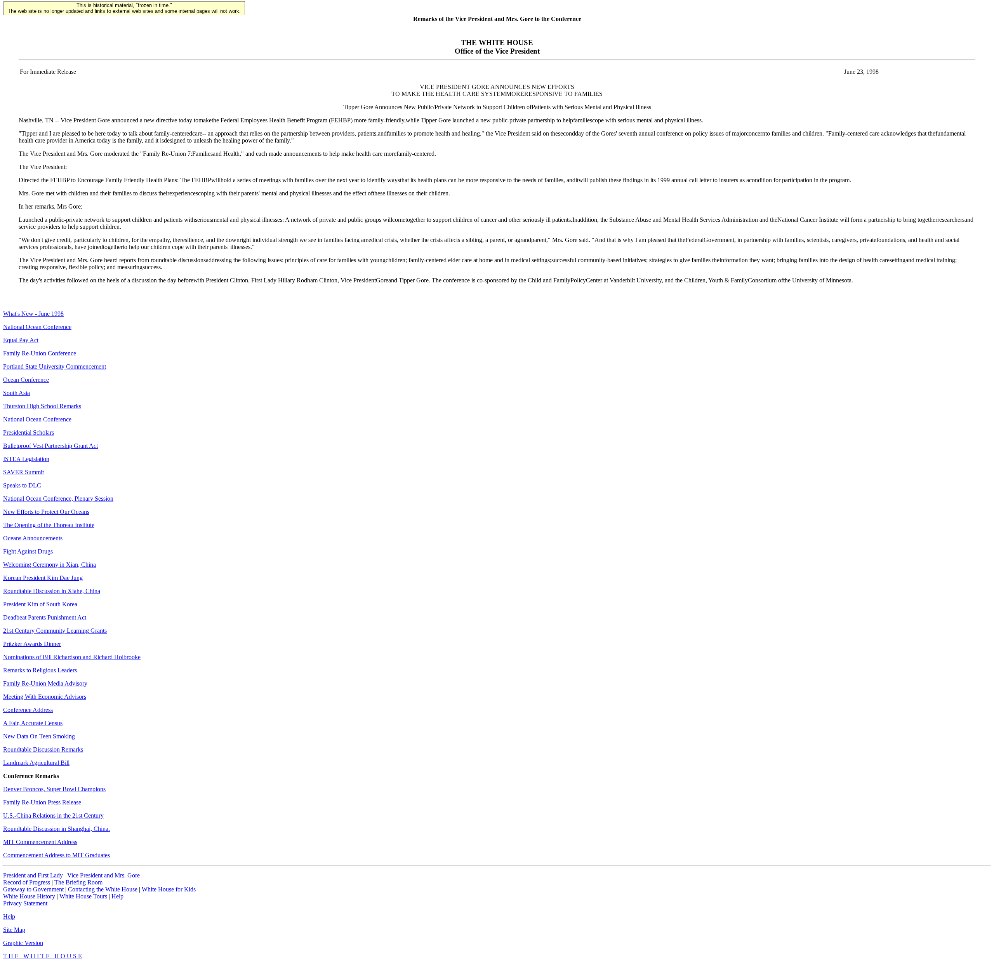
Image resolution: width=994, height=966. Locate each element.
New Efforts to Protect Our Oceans (46, 511)
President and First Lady (33, 875)
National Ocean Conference (37, 327)
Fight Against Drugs (28, 551)
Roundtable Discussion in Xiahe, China (51, 591)
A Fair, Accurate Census (33, 723)
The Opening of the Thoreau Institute (48, 525)
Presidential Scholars (28, 432)
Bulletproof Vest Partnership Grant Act (50, 445)
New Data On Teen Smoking (39, 736)
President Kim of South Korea (40, 604)
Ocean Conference (26, 379)
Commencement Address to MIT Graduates (56, 855)
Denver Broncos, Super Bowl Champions (54, 789)
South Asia (16, 393)
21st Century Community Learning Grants (55, 630)
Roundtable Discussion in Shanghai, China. (56, 828)
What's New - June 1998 (33, 313)
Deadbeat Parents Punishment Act (44, 617)
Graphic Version (23, 943)
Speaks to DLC (22, 485)
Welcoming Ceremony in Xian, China (49, 564)
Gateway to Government (33, 889)
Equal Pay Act (20, 340)
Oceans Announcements (33, 538)
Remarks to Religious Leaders (40, 670)
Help (117, 896)
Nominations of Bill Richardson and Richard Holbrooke (72, 657)
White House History (29, 896)
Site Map (14, 929)
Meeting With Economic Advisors (44, 696)
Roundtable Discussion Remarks (43, 749)
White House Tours (83, 896)
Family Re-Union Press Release (42, 802)
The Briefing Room (78, 882)
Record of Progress (26, 882)
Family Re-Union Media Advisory (45, 683)
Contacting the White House (102, 889)
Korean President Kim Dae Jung (43, 577)
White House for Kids (169, 889)
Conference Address (28, 710)
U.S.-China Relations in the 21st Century (53, 815)
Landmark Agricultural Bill (36, 762)
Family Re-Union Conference (39, 353)
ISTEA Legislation (26, 459)
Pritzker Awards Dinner (32, 644)
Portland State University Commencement (54, 366)
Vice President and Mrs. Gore (103, 875)
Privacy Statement (25, 903)
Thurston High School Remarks (42, 406)
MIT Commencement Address (40, 842)
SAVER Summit (23, 472)
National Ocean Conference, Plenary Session (58, 498)
